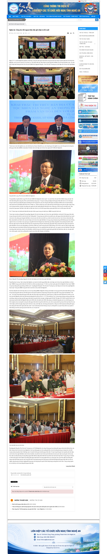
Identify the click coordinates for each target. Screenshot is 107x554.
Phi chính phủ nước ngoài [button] (53, 16)
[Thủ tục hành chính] (88, 97)
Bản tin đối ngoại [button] (84, 16)
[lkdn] (88, 136)
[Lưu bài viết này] (74, 33)
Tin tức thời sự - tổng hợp (86, 32)
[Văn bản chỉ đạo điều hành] (88, 79)
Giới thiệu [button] (16, 16)
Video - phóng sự (84, 72)
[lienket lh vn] (88, 111)
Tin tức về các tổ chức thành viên (85, 42)
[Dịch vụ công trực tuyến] (88, 88)
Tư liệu (81, 61)
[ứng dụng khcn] (88, 105)
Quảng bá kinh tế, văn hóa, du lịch (86, 64)
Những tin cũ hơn (36, 500)
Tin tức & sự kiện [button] (26, 16)
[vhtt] (88, 169)
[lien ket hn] (88, 116)
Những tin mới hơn (21, 500)
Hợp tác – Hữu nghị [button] (39, 16)
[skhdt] (88, 164)
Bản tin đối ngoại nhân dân (86, 35)
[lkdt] (88, 120)
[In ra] (71, 33)
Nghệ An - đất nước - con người (86, 57)
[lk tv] (88, 141)
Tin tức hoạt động (84, 39)
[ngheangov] (88, 158)
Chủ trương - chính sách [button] (70, 16)
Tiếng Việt (83, 1)
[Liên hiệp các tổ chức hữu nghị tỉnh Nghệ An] (14, 8)
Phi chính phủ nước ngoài (86, 50)
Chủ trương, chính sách (86, 53)
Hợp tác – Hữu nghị (84, 46)
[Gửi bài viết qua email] (68, 33)
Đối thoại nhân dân (84, 68)
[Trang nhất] (10, 16)
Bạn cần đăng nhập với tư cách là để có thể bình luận (30, 491)
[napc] (88, 149)
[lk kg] (88, 126)
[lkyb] (88, 131)
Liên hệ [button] (93, 16)
